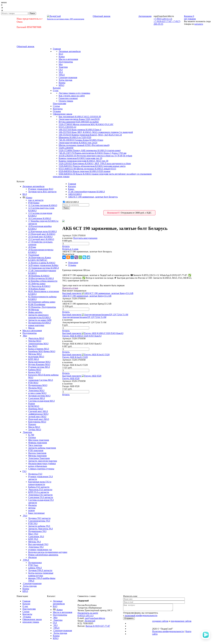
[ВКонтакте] (64, 257)
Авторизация (144, 16)
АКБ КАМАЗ (75, 194)
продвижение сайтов (181, 621)
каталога (198, 24)
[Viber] (76, 257)
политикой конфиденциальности (141, 615)
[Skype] (84, 257)
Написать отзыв (70, 288)
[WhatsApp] (80, 257)
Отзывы (72, 265)
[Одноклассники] (68, 257)
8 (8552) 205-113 (85, 615)
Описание (73, 262)
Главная (72, 184)
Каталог (72, 186)
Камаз (71, 189)
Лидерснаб (89, 621)
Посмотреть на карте (88, 613)
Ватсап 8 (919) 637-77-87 (98, 626)
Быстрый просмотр (71, 293)
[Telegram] (88, 257)
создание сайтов (160, 621)
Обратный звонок (101, 16)
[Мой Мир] (72, 257)
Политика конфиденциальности (168, 631)
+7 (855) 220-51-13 (163, 19)
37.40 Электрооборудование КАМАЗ (86, 191)
